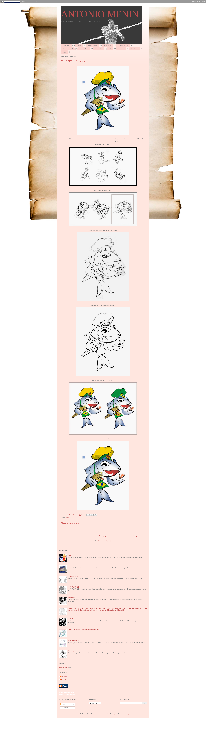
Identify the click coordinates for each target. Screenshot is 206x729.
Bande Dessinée (93, 45)
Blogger (128, 714)
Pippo (69, 555)
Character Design (123, 45)
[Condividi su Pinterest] (96, 515)
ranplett (115, 714)
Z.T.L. (69, 566)
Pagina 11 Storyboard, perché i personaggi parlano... (84, 629)
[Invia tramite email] (87, 515)
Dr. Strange (71, 651)
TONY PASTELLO (73, 587)
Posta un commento (70, 527)
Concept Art (98, 49)
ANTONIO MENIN (100, 14)
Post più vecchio (138, 536)
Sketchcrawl (134, 49)
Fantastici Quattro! (73, 640)
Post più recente (68, 536)
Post (63, 704)
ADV (110, 49)
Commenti (64, 708)
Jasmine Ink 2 (72, 597)
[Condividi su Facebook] (94, 515)
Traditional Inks (83, 49)
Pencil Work (66, 45)
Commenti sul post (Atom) (106, 541)
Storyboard (121, 49)
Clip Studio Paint (68, 49)
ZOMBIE (70, 619)
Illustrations (107, 45)
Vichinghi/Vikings (73, 576)
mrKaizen (64, 679)
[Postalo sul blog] (90, 515)
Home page (102, 536)
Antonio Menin (65, 676)
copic (64, 52)
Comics (79, 45)
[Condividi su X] (92, 515)
